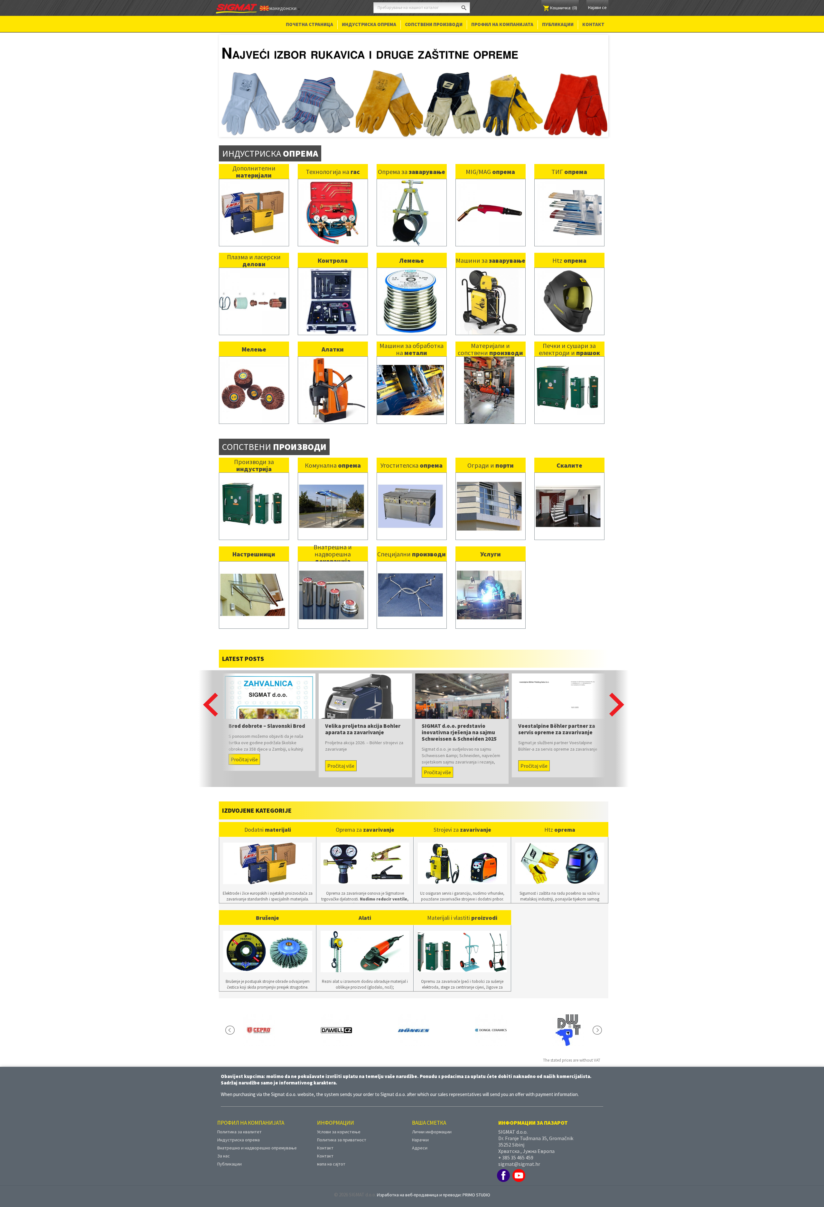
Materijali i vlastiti (462, 908)
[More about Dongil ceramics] (491, 1020)
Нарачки (420, 1130)
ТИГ (569, 162)
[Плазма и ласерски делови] (252, 291)
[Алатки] (331, 380)
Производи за (254, 455)
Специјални (411, 544)
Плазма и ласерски (254, 251)
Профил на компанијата (502, 24)
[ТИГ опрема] (568, 202)
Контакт (593, 24)
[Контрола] (331, 291)
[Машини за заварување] (489, 291)
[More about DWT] (568, 1020)
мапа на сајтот (331, 1154)
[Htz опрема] (568, 291)
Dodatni (267, 820)
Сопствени (274, 437)
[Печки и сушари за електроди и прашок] (568, 380)
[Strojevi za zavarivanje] (462, 854)
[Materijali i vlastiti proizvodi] (462, 942)
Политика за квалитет (239, 1122)
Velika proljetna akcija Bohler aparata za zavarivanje (362, 719)
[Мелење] (252, 380)
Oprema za (365, 820)
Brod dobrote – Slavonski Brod (267, 716)
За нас (223, 1146)
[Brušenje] (267, 942)
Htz (569, 250)
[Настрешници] (252, 584)
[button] (210, 694)
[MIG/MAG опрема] (489, 202)
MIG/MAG (490, 162)
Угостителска (411, 455)
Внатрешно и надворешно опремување (257, 1138)
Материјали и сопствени (490, 340)
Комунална (333, 455)
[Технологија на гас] (331, 202)
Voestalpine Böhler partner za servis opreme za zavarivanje (556, 719)
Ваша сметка (429, 1113)
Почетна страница (309, 24)
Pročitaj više (244, 749)
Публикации (558, 24)
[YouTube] (518, 1165)
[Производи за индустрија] (252, 496)
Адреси (419, 1138)
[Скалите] (568, 496)
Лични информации (432, 1122)
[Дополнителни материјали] (252, 202)
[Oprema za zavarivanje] (365, 854)
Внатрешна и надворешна (333, 544)
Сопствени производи (434, 24)
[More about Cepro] (259, 1020)
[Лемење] (410, 291)
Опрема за (411, 162)
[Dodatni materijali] (267, 854)
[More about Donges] (414, 1020)
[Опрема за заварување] (410, 202)
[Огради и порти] (489, 496)
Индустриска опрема (369, 24)
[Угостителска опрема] (410, 496)
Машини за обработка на (411, 340)
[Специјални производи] (410, 584)
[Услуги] (489, 584)
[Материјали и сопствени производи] (489, 380)
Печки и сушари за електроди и (569, 340)
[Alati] (365, 942)
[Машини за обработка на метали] (410, 380)
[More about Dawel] (336, 1020)
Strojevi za (462, 820)
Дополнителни (254, 162)
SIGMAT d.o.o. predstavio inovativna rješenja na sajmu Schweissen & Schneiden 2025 (459, 723)
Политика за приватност (341, 1130)
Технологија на (333, 162)
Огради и (490, 455)
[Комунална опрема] (331, 496)
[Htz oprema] (559, 854)
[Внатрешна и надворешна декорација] (331, 584)
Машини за (490, 250)
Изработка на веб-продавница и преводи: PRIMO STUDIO (433, 1185)
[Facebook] (503, 1165)
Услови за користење (338, 1122)
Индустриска (270, 143)
